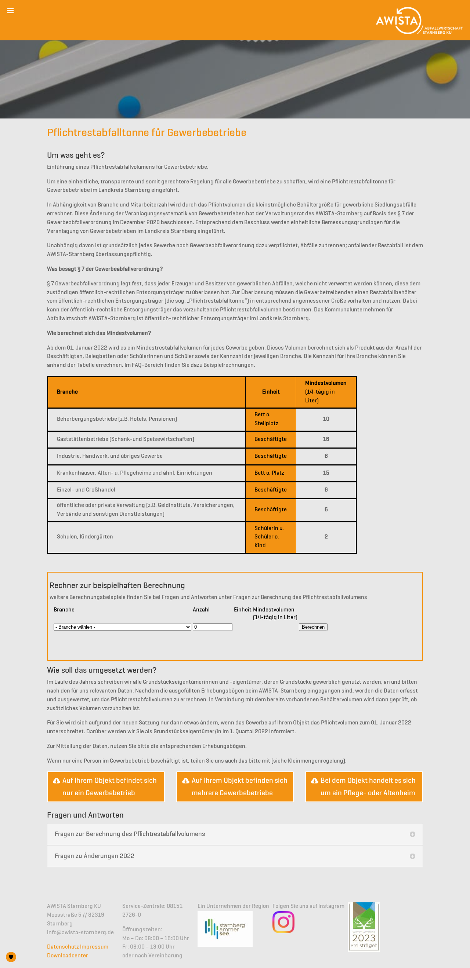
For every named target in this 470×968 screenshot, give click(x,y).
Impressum (94, 947)
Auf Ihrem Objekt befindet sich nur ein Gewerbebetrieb (109, 787)
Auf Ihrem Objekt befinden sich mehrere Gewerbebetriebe (240, 787)
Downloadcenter (67, 956)
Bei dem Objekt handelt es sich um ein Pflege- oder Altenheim (368, 787)
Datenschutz (63, 947)
